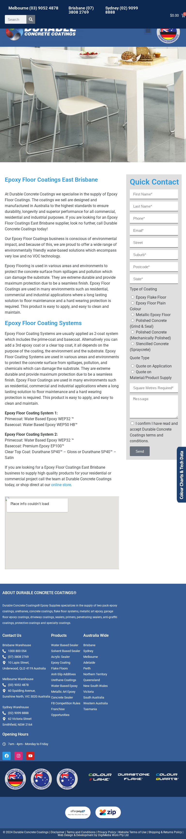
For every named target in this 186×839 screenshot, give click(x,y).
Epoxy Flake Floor (151, 297)
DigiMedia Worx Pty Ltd (113, 835)
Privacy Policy (107, 832)
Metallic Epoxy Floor (153, 314)
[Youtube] (30, 756)
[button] (148, 31)
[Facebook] (6, 756)
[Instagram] (18, 756)
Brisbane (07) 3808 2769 (81, 10)
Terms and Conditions (81, 832)
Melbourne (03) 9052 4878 (33, 8)
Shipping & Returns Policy (165, 832)
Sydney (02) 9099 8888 (121, 10)
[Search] (30, 19)
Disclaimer (57, 832)
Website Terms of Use (132, 832)
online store (61, 484)
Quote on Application (154, 366)
